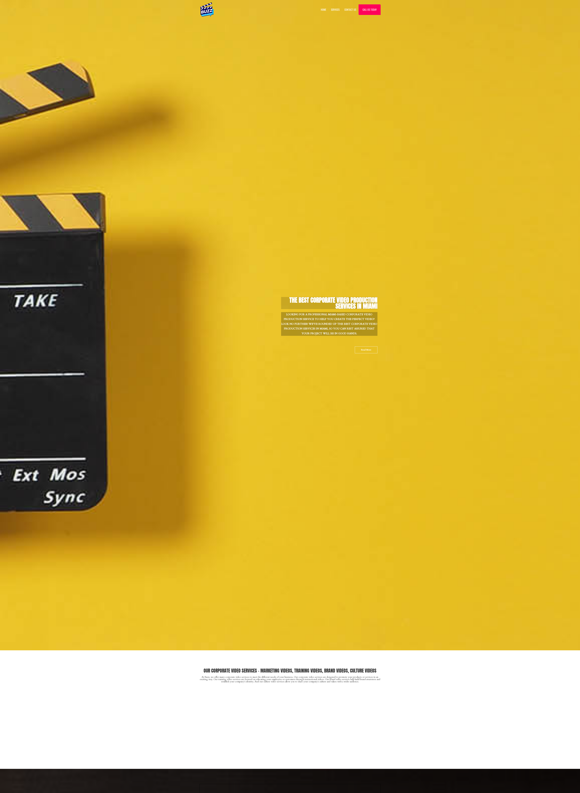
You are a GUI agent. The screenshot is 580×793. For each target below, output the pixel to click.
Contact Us (350, 9)
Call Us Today (369, 9)
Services (335, 9)
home (323, 9)
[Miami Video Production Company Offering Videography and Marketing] (206, 9)
